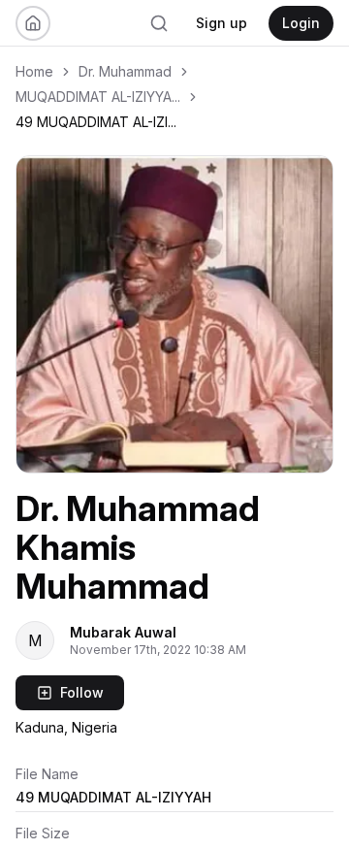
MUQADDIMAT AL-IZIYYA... (98, 96)
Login (301, 23)
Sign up (221, 23)
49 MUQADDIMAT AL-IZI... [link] (96, 122)
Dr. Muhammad (125, 71)
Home (34, 71)
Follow (82, 692)
